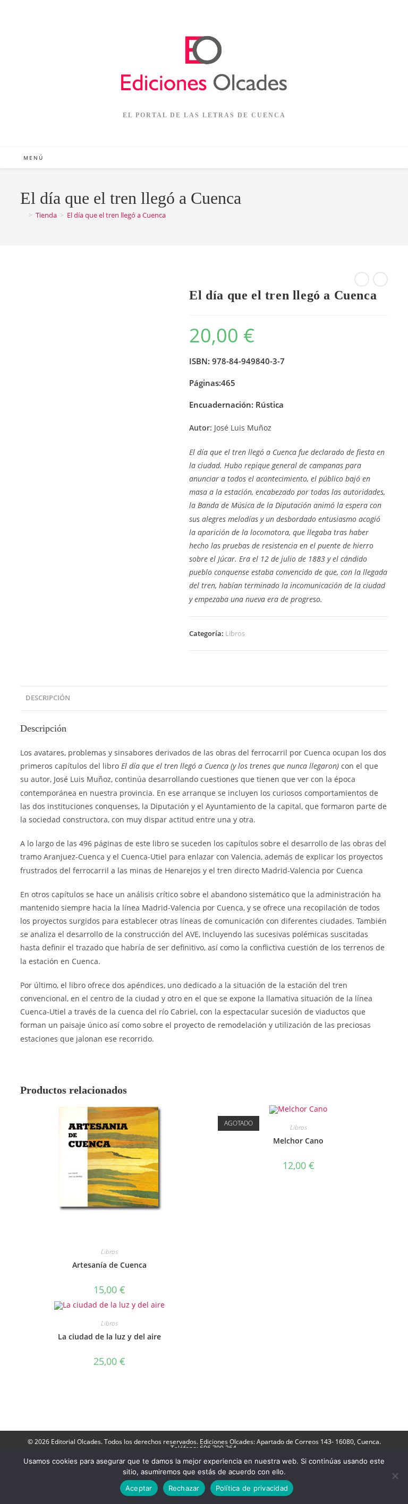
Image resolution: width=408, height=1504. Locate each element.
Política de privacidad (252, 1488)
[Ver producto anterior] (361, 279)
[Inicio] (23, 215)
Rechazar (184, 1488)
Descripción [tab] (48, 697)
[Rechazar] (394, 1476)
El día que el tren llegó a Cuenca (116, 215)
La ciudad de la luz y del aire (109, 1336)
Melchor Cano (298, 1141)
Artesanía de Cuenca (109, 1265)
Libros (235, 633)
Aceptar (138, 1488)
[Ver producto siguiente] (380, 279)
